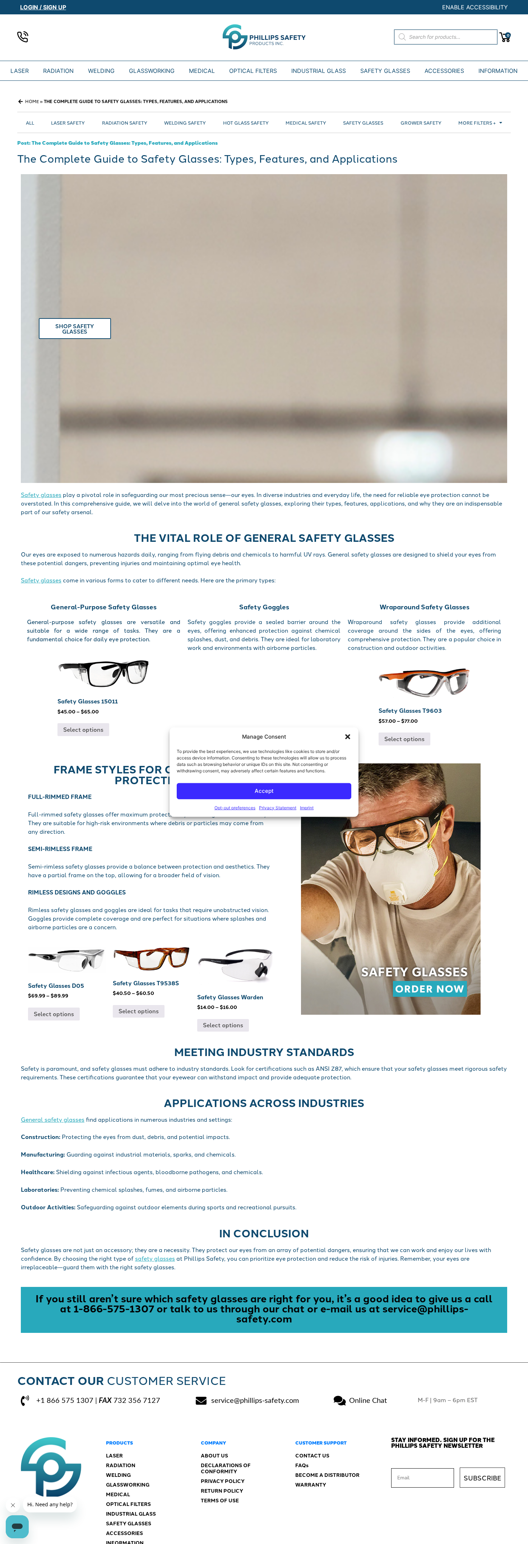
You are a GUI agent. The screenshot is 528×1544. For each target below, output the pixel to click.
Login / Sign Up (43, 7)
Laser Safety (68, 122)
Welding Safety (185, 122)
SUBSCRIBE (482, 1477)
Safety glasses (41, 494)
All (30, 122)
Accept (264, 790)
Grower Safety (420, 122)
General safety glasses (52, 1119)
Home (32, 101)
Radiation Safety (124, 122)
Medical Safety (306, 122)
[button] (347, 736)
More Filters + (477, 122)
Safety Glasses (363, 122)
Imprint (307, 807)
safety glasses (155, 1258)
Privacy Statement (277, 807)
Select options (83, 729)
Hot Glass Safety (246, 122)
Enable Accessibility (475, 7)
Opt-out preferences (234, 807)
